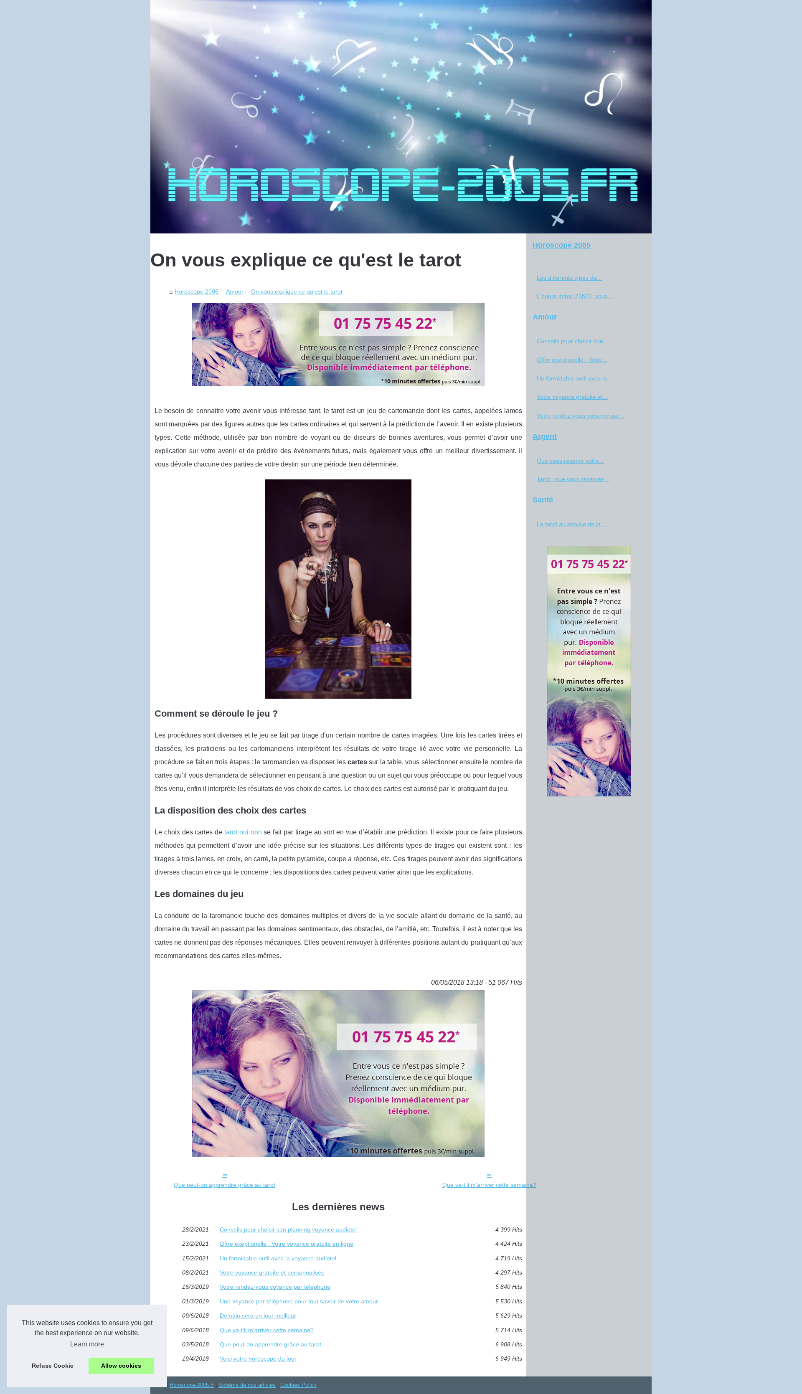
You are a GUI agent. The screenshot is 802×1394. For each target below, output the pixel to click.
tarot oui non (243, 832)
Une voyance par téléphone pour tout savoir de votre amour (299, 1301)
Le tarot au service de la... (571, 524)
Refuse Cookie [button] (53, 1365)
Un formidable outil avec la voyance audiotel (278, 1258)
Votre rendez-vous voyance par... (580, 415)
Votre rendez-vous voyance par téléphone (275, 1287)
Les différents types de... (569, 277)
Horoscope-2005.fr (192, 1385)
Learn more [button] (87, 1344)
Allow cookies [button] (121, 1365)
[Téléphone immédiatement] (338, 384)
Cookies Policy (298, 1385)
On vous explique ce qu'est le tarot (297, 291)
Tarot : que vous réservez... (573, 479)
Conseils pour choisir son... (572, 341)
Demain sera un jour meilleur (258, 1315)
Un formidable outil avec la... (574, 378)
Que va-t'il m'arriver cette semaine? (489, 1184)
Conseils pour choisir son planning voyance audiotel (288, 1229)
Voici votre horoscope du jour (258, 1358)
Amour (235, 291)
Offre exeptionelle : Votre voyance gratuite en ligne (286, 1244)
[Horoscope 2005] (401, 116)
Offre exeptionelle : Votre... (572, 359)
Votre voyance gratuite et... (572, 396)
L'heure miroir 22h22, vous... (575, 296)
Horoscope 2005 (196, 291)
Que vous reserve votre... (570, 460)
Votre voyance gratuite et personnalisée (272, 1272)
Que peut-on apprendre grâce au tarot (224, 1184)
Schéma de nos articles (247, 1385)
